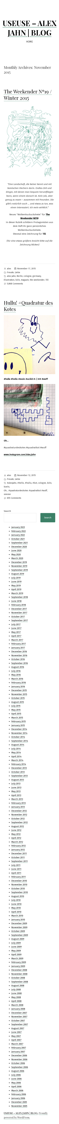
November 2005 (19, 1106)
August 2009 (17, 939)
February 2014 (18, 764)
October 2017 (18, 616)
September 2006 (19, 1067)
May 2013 (16, 791)
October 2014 (18, 737)
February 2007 (18, 1047)
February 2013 (18, 803)
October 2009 (18, 931)
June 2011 (16, 869)
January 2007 (18, 1051)
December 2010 (19, 880)
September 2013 (19, 775)
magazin (25, 280)
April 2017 (16, 636)
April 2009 (16, 954)
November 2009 (19, 927)
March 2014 (17, 760)
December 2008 (19, 970)
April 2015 (16, 713)
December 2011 (19, 853)
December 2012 (19, 810)
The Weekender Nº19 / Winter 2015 (28, 94)
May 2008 (16, 997)
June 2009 (16, 946)
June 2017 (16, 628)
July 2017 (16, 624)
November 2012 (19, 814)
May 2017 (16, 632)
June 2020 (16, 550)
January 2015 (18, 725)
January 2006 (18, 1098)
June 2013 (16, 787)
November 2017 (19, 612)
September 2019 (19, 570)
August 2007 (17, 1028)
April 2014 (16, 756)
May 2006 (16, 1082)
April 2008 (16, 1001)
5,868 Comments (15, 284)
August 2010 (17, 896)
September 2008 (19, 981)
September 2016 (19, 663)
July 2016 (16, 671)
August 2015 (17, 702)
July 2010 (16, 900)
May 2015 (16, 709)
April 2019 (16, 589)
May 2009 (16, 950)
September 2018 (19, 597)
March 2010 (17, 915)
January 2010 (18, 919)
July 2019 (16, 577)
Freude (10, 272)
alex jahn (11, 276)
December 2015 (19, 690)
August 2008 (17, 985)
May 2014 (16, 752)
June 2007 (16, 1032)
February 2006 (18, 1094)
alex (9, 268)
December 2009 (19, 923)
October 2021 (18, 539)
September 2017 (19, 620)
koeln (6, 486)
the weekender (37, 280)
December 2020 (19, 546)
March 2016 (17, 678)
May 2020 (16, 554)
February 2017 (18, 643)
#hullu (28, 483)
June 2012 (16, 830)
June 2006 (16, 1078)
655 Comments (14, 498)
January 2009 (18, 966)
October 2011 (18, 857)
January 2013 (18, 806)
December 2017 (19, 608)
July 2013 (15, 783)
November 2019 (19, 566)
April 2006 (16, 1086)
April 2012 (16, 838)
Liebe (17, 272)
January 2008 (18, 1008)
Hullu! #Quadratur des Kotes (28, 305)
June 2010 (16, 904)
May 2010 (16, 907)
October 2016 (18, 659)
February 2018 (18, 605)
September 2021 (19, 542)
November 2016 (19, 655)
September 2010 (19, 892)
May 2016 (16, 674)
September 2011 (19, 861)
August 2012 (17, 826)
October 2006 (18, 1063)
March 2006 (17, 1090)
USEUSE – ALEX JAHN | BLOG (30, 27)
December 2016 (19, 651)
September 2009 (19, 935)
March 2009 (17, 958)
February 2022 (18, 531)
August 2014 (17, 744)
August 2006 (17, 1071)
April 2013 (16, 795)
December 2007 (19, 1012)
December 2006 (19, 1055)
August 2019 (17, 573)
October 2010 (18, 888)
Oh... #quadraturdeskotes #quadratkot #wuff (25, 490)
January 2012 (18, 849)
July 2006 (16, 1075)
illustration (9, 280)
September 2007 (19, 1024)
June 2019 (16, 581)
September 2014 (19, 741)
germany (37, 276)
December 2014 (19, 729)
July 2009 (16, 943)
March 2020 (17, 558)
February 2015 (18, 721)
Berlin (20, 276)
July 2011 (15, 865)
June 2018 (16, 601)
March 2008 (17, 1005)
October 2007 (18, 1020)
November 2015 (19, 694)
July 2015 (15, 705)
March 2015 (17, 717)
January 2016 (18, 686)
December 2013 (19, 768)
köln (17, 280)
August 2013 (17, 779)
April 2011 (16, 873)
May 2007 (16, 1036)
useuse (7, 494)
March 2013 (17, 799)
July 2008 (16, 989)
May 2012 (16, 834)
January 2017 (18, 647)
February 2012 (18, 845)
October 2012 (18, 818)
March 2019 (17, 593)
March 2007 (17, 1044)
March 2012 (17, 842)
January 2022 (18, 535)
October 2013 (18, 772)
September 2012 (19, 822)
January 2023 (18, 527)
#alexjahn (11, 483)
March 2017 (17, 640)
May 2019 (16, 585)
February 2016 (18, 682)
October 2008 (18, 977)
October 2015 (18, 698)
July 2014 (16, 748)
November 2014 (19, 733)
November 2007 (19, 1016)
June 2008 (16, 993)
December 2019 (19, 562)
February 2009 (18, 962)
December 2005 (19, 1102)
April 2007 (16, 1040)
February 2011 (18, 876)
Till (47, 280)
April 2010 (16, 911)
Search (7, 511)
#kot (35, 483)
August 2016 (17, 667)
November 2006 (19, 1059)
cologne (27, 276)
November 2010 (19, 884)
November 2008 (19, 974)
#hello (20, 483)
